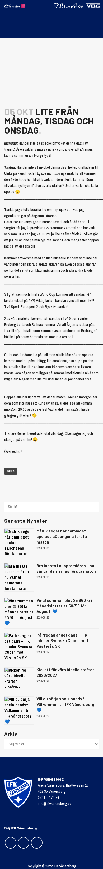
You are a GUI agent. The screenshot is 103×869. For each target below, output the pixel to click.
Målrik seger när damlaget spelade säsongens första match (61, 536)
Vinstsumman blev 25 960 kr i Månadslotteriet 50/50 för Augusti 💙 (64, 606)
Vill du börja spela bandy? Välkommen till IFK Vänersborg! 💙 (66, 704)
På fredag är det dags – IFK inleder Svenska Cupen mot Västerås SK (62, 640)
